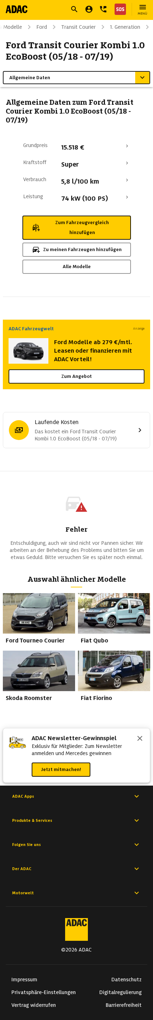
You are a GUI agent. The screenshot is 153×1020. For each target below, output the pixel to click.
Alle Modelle (77, 267)
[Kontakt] (103, 9)
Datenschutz (126, 979)
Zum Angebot (76, 376)
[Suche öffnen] (74, 9)
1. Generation (125, 27)
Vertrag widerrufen (33, 1005)
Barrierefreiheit (124, 1005)
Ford (41, 27)
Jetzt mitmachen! (61, 769)
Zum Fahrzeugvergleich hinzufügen (82, 227)
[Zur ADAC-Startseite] (16, 9)
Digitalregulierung (120, 992)
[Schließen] (140, 739)
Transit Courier (78, 27)
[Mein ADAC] (89, 9)
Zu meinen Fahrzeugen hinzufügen (82, 249)
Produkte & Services (32, 820)
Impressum (24, 979)
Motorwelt (23, 892)
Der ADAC (21, 868)
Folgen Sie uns (26, 844)
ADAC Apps (23, 796)
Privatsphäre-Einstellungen (43, 992)
